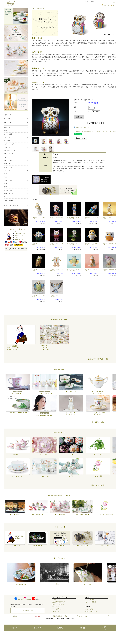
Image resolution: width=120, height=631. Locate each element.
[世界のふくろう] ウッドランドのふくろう (38, 270)
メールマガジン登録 (27, 610)
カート (114, 5)
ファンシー (7, 177)
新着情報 (60, 628)
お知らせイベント (105, 628)
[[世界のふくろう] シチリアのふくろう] (38, 287)
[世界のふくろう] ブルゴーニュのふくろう (74, 270)
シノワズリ (7, 170)
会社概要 (15, 616)
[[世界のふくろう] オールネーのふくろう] (92, 261)
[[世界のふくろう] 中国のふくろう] (56, 209)
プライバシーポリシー (82, 616)
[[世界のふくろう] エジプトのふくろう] (92, 209)
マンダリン (7, 173)
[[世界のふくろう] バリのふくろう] (109, 235)
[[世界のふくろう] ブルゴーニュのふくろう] (74, 261)
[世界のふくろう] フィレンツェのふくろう (38, 218)
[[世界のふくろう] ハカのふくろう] (109, 261)
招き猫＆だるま (8, 180)
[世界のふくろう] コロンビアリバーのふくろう (56, 270)
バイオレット (7, 147)
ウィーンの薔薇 (8, 134)
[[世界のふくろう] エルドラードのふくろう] (74, 235)
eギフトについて (56, 606)
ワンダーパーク (8, 167)
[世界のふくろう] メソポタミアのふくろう (74, 218)
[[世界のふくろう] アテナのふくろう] (109, 209)
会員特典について (20, 239)
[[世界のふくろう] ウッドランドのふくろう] (38, 261)
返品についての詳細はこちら (83, 127)
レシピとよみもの (9, 200)
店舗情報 (82, 628)
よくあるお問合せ (89, 609)
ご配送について (19, 237)
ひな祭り (6, 183)
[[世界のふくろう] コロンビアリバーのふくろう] (56, 261)
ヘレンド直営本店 (89, 599)
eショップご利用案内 (58, 604)
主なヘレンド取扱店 (90, 602)
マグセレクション (9, 154)
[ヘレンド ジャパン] (10, 5)
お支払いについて (20, 235)
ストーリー (15, 628)
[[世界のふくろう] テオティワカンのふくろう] (92, 235)
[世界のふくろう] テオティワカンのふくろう (91, 244)
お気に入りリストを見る (11, 205)
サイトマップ (105, 616)
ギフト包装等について (58, 609)
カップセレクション (9, 150)
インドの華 (7, 140)
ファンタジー (7, 163)
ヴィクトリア (7, 137)
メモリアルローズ (9, 144)
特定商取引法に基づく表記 (60, 616)
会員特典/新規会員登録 (58, 602)
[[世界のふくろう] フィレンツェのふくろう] (38, 209)
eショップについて (57, 599)
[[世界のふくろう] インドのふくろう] (38, 235)
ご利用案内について (20, 233)
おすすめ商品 (7, 115)
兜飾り (5, 187)
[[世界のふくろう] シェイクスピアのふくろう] (56, 287)
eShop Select (7, 197)
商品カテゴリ (37, 628)
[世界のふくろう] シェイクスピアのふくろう (56, 296)
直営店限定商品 (8, 190)
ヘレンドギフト (8, 118)
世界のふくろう (41, 8)
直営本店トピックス (9, 193)
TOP (33, 8)
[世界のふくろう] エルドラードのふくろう (74, 244)
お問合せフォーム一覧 (91, 611)
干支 (5, 157)
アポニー (6, 131)
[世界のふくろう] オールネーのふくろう (91, 270)
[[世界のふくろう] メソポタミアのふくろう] (74, 209)
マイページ (106, 5)
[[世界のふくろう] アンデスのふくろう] (56, 235)
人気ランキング (8, 122)
